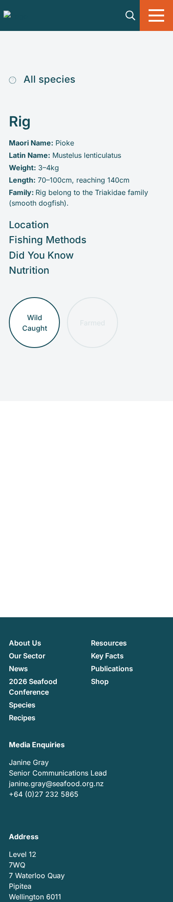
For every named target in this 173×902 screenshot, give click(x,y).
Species (22, 704)
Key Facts (107, 655)
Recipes (22, 717)
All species (48, 79)
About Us (25, 642)
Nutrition (29, 270)
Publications (112, 668)
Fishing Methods (47, 239)
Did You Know (41, 255)
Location (29, 224)
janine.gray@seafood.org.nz (56, 783)
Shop (100, 681)
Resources (109, 642)
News (18, 668)
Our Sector (27, 655)
